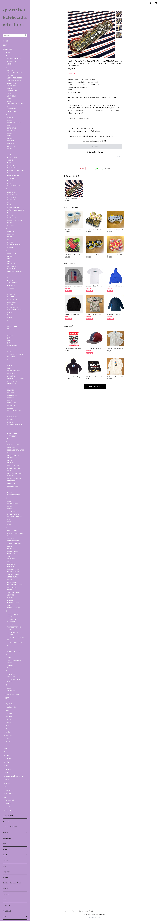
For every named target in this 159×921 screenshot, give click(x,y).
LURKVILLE (11, 384)
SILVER (10, 561)
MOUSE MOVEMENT (14, 411)
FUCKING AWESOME (14, 271)
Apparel (7, 698)
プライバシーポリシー (70, 911)
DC (8, 202)
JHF (8, 343)
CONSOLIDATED (13, 175)
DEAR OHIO (11, 192)
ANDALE (10, 93)
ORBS (9, 438)
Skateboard (10, 800)
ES (8, 239)
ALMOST (10, 88)
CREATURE (11, 181)
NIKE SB (10, 422)
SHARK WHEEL (12, 551)
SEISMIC (10, 546)
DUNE (9, 223)
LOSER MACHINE (13, 371)
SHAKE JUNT (12, 549)
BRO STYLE (11, 143)
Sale (5, 797)
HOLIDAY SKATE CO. (14, 310)
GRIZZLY (10, 288)
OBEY (9, 431)
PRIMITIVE (11, 483)
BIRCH (9, 125)
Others (8, 729)
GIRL (9, 278)
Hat (7, 745)
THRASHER (11, 624)
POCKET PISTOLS (13, 465)
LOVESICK (11, 373)
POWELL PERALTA (14, 478)
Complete (7, 790)
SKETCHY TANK (13, 574)
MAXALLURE (12, 395)
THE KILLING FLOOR (15, 354)
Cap (7, 739)
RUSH (9, 522)
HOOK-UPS (11, 312)
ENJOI (9, 237)
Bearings (7, 783)
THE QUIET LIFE (13, 495)
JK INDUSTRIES (12, 345)
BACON (10, 118)
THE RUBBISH (12, 511)
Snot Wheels (11, 587)
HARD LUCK (11, 302)
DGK (9, 205)
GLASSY (10, 280)
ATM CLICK (11, 109)
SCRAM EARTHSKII (14, 543)
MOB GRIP (11, 405)
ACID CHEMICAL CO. (15, 73)
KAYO (9, 352)
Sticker (8, 758)
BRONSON (11, 146)
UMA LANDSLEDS (13, 651)
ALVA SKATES (12, 91)
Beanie (8, 742)
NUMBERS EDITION (14, 424)
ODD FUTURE (12, 433)
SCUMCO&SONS (13, 541)
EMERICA (10, 234)
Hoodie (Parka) (11, 707)
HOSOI (9, 317)
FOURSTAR (11, 269)
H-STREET (11, 294)
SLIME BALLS (12, 582)
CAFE (9, 155)
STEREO (10, 600)
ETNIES (10, 242)
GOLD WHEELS (12, 285)
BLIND (9, 136)
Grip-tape (7, 769)
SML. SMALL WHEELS (15, 585)
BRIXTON (10, 141)
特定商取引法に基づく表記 (86, 911)
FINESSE (10, 256)
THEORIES (11, 622)
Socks (8, 732)
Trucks (6, 772)
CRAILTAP (11, 165)
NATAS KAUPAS (12, 417)
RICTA (9, 506)
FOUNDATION (12, 266)
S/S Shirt (9, 716)
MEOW (9, 400)
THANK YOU (11, 619)
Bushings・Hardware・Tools (13, 776)
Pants (8, 726)
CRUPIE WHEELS (13, 186)
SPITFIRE (10, 595)
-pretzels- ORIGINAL (11, 694)
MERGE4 (10, 398)
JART (9, 340)
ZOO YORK (11, 691)
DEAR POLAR (12, 194)
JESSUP (10, 338)
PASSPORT (11, 447)
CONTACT (7, 810)
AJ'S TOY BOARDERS (14, 78)
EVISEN (10, 247)
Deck (6, 765)
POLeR (9, 470)
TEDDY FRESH (12, 614)
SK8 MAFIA (11, 564)
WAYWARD (11, 674)
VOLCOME (11, 668)
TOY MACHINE (12, 632)
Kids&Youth (8, 793)
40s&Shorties (12, 61)
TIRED (9, 629)
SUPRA (9, 605)
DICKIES (10, 215)
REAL (9, 501)
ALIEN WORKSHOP (14, 80)
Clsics (9, 162)
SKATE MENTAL (13, 572)
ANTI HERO (11, 96)
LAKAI (9, 366)
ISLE (9, 329)
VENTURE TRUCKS (14, 660)
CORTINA (10, 178)
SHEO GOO (11, 554)
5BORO (10, 64)
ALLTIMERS (11, 83)
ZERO (9, 688)
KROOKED (11, 357)
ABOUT (6, 45)
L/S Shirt (9, 713)
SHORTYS (10, 556)
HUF (8, 320)
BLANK (10, 133)
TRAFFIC (10, 635)
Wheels (7, 779)
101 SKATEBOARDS (14, 59)
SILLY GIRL (11, 559)
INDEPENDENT (13, 326)
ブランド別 (7, 52)
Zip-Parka (9, 704)
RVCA (9, 524)
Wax (5, 786)
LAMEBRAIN (11, 368)
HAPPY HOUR (12, 299)
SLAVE (9, 579)
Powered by (93, 917)
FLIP (9, 261)
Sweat (8, 710)
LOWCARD (11, 376)
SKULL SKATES (12, 577)
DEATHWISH (12, 197)
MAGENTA (11, 392)
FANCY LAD (11, 253)
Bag (5, 748)
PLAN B (10, 463)
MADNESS (11, 390)
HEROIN (10, 305)
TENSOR (10, 617)
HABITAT (10, 297)
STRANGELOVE (13, 603)
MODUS (10, 408)
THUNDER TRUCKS (14, 627)
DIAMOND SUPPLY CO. (15, 207)
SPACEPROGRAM (13, 592)
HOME (5, 41)
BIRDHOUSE (11, 128)
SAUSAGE (10, 538)
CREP (9, 183)
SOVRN (10, 590)
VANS (9, 657)
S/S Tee (8, 723)
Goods (6, 755)
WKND (9, 682)
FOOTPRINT (11, 264)
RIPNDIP (10, 509)
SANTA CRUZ (12, 530)
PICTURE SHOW (13, 455)
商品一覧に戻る (94, 387)
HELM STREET (12, 307)
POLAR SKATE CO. (14, 468)
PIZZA (9, 460)
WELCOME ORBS (13, 679)
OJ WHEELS (11, 436)
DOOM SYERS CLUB (14, 220)
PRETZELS (11, 481)
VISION (10, 663)
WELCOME (11, 677)
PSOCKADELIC (12, 486)
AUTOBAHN (11, 111)
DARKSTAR (11, 200)
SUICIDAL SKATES (14, 608)
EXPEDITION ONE (14, 245)
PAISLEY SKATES (13, 445)
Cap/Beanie (8, 735)
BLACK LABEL (12, 130)
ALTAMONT (11, 86)
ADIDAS (10, 75)
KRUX (9, 359)
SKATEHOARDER (13, 569)
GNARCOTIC (12, 283)
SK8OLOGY (11, 567)
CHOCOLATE (12, 157)
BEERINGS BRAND (14, 123)
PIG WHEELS (12, 458)
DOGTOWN (11, 218)
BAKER (9, 120)
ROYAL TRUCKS (13, 514)
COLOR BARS (12, 168)
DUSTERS (10, 225)
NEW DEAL (11, 419)
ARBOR (10, 101)
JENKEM (10, 335)
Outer (8, 701)
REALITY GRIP (12, 504)
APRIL (9, 98)
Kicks (6, 752)
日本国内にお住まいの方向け (94, 152)
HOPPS (9, 315)
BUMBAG (10, 148)
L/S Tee (8, 719)
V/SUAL (10, 665)
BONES (10, 138)
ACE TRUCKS (12, 70)
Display (7, 762)
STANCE (10, 597)
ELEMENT (11, 232)
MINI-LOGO (11, 403)
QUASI (9, 492)
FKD (8, 259)
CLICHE (10, 160)
